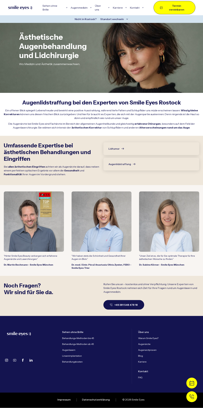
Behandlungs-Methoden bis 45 (78, 338)
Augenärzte (144, 344)
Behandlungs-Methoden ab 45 (78, 344)
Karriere (142, 361)
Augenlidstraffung (119, 164)
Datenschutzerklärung (96, 399)
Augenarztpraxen (147, 350)
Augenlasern (68, 350)
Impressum (64, 399)
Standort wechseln (112, 19)
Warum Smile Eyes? (148, 338)
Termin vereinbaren (176, 7)
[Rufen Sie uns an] (191, 396)
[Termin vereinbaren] (191, 383)
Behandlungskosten (72, 361)
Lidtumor (114, 148)
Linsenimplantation (72, 355)
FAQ (140, 377)
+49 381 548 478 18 (126, 304)
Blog (140, 355)
